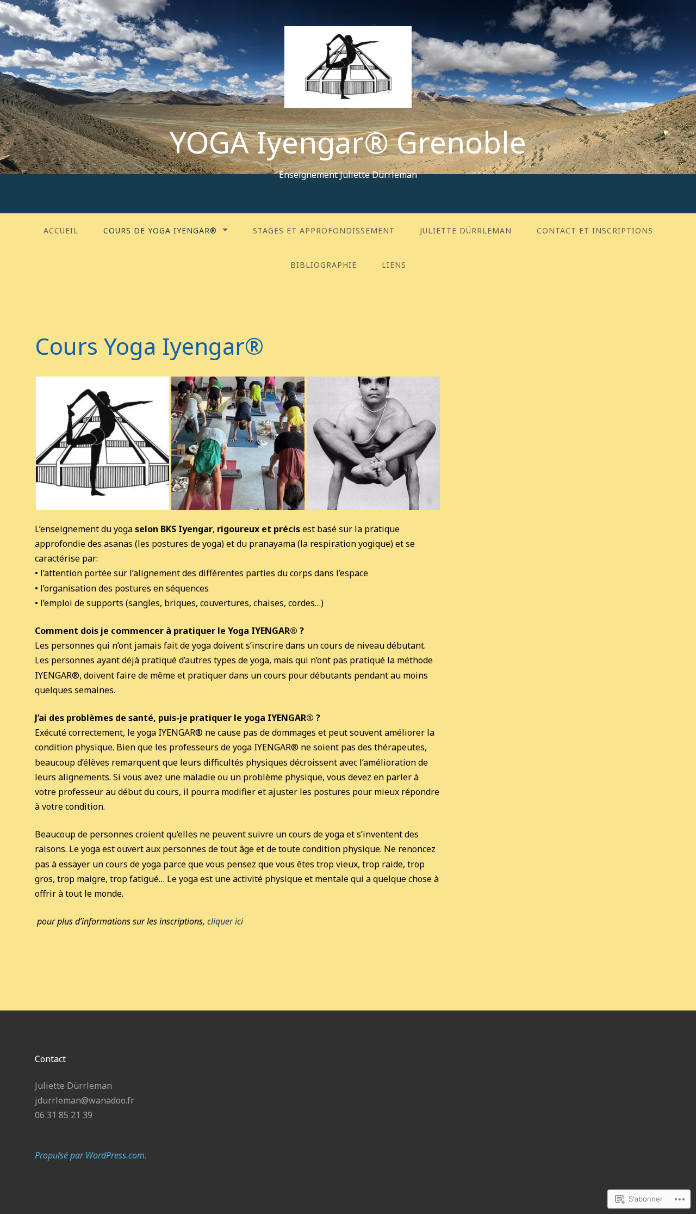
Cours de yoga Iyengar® (160, 230)
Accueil (61, 230)
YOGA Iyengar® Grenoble (348, 142)
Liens (394, 265)
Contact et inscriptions (595, 230)
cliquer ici (225, 921)
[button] (102, 443)
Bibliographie (323, 265)
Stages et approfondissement (324, 230)
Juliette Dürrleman (466, 230)
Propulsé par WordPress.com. (91, 1155)
